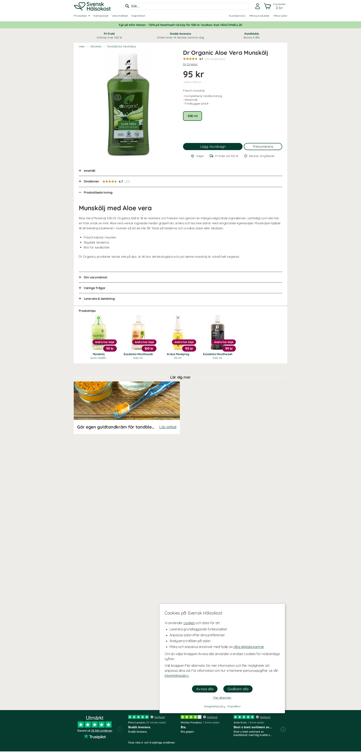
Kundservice (237, 16)
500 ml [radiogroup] (192, 116)
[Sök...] (127, 6)
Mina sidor (280, 16)
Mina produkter (259, 16)
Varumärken (120, 16)
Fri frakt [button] (109, 35)
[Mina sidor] (257, 6)
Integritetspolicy (176, 675)
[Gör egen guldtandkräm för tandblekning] (127, 407)
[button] (275, 6)
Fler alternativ (222, 697)
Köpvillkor (234, 706)
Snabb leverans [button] (180, 35)
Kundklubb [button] (251, 35)
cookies (189, 623)
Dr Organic (190, 64)
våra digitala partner (248, 647)
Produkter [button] (80, 16)
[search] (186, 6)
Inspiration (138, 16)
